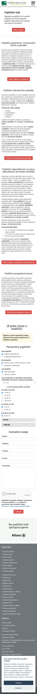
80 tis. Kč (7, 416)
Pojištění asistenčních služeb (11, 614)
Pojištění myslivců (8, 583)
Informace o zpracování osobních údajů (15, 506)
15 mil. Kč (7, 395)
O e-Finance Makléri (8, 625)
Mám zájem (18, 30)
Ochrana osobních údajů (10, 635)
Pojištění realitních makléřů (11, 605)
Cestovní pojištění (8, 551)
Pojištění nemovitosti (9, 568)
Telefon (5, 451)
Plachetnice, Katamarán (11, 365)
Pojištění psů (6, 578)
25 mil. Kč (7, 398)
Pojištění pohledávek (9, 611)
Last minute (6, 649)
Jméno (5, 436)
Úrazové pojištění (8, 597)
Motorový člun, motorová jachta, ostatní (17, 363)
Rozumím (18, 683)
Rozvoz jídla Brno (8, 646)
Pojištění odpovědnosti (11, 354)
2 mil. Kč (7, 407)
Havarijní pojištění (8, 560)
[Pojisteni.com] (13, 3)
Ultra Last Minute (7, 651)
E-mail (5, 458)
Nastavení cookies (8, 637)
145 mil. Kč (7, 401)
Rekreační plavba (9, 372)
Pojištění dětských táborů (10, 600)
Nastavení (18, 688)
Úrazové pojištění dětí (9, 608)
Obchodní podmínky (8, 631)
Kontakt (4, 628)
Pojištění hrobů (7, 589)
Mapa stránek (6, 623)
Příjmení (5, 444)
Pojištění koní (6, 580)
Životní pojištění (7, 565)
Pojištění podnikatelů (9, 594)
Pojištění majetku (8, 571)
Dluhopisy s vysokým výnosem (12, 654)
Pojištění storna (7, 554)
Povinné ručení (7, 557)
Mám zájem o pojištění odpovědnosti (19, 262)
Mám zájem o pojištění (18, 79)
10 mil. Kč (7, 393)
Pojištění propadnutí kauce (18, 312)
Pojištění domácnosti (9, 575)
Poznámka (6, 466)
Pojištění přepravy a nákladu (11, 592)
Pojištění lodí (6, 586)
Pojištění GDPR (7, 603)
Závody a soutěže (10, 374)
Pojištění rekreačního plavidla (18, 158)
